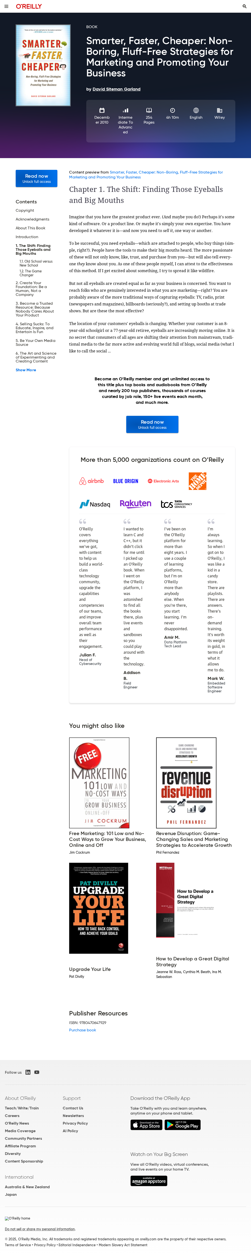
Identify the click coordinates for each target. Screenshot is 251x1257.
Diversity (13, 1153)
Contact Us (73, 1108)
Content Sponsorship (24, 1161)
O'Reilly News (17, 1123)
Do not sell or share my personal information (40, 1229)
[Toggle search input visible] (245, 6)
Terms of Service (18, 1245)
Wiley (219, 117)
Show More (26, 370)
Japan (11, 1194)
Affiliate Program (20, 1146)
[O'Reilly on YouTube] (36, 1072)
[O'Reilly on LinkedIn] (27, 1072)
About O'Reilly (20, 1098)
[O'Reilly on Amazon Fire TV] (148, 1184)
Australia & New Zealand (27, 1186)
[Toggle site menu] (6, 6)
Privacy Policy (75, 1123)
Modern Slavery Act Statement (123, 1245)
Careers (12, 1115)
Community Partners (23, 1138)
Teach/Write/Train (22, 1108)
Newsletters (73, 1115)
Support (72, 1098)
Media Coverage (20, 1130)
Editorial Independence (77, 1245)
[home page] (29, 6)
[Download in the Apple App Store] (146, 1128)
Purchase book (82, 1030)
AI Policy (70, 1130)
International (19, 1177)
